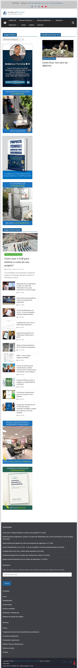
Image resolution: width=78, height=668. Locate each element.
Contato (40, 25)
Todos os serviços (8, 648)
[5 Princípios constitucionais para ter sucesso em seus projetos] (9, 395)
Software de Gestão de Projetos (13, 617)
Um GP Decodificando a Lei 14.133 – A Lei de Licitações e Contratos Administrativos (26, 312)
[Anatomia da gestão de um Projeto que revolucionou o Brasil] (9, 336)
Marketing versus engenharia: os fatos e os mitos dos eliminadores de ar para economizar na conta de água (26, 287)
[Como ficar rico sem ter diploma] (57, 48)
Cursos (31, 25)
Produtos (12, 25)
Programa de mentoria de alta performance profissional (21, 632)
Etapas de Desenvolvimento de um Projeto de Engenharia (26, 346)
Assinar (7, 583)
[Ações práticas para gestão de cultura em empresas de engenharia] (9, 301)
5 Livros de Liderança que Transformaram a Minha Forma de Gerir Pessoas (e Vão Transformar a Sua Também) (26, 369)
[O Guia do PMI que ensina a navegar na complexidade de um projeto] (9, 383)
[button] (33, 20)
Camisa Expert (7, 605)
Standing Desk (7, 600)
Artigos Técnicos (25, 20)
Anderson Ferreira (19, 269)
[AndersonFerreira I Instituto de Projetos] (5, 22)
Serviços (59, 20)
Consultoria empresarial (10, 636)
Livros (23, 25)
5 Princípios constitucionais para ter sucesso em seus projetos (25, 394)
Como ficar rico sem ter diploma (55, 64)
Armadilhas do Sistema (49, 58)
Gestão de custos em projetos (13, 254)
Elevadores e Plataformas (11, 613)
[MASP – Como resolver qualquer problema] (9, 358)
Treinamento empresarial (11, 640)
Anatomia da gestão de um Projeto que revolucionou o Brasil (25, 335)
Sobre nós (12, 20)
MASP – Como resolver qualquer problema (24, 356)
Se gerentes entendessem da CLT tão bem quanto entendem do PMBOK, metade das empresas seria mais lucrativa (26, 409)
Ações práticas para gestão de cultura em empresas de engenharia (26, 300)
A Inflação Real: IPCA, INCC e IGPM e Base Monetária (26, 324)
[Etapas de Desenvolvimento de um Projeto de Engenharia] (9, 347)
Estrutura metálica (9, 609)
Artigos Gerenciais (44, 20)
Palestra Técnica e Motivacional (13, 644)
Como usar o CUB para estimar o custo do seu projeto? (16, 262)
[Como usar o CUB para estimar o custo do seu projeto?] (20, 242)
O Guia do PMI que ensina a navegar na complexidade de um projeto (26, 382)
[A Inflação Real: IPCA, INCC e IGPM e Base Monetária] (9, 325)
